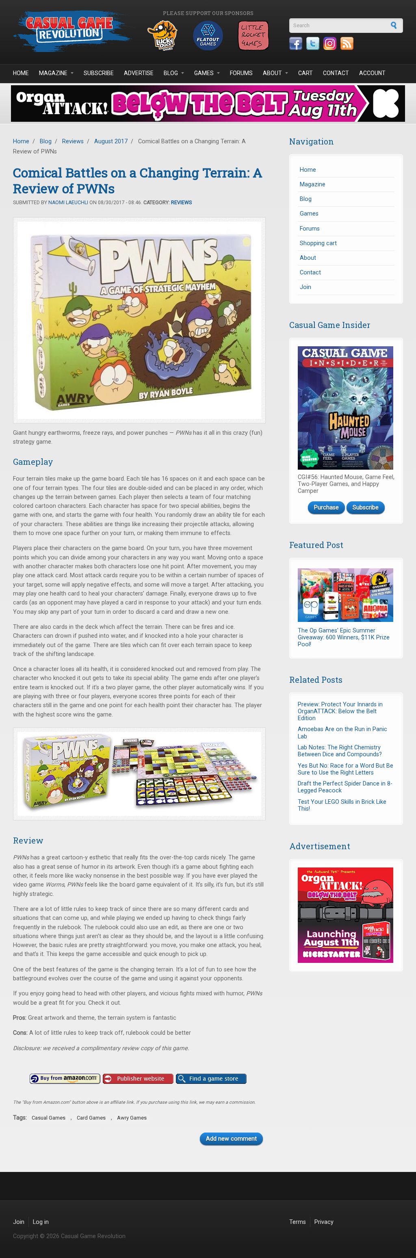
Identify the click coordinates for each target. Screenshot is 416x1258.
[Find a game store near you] (211, 1079)
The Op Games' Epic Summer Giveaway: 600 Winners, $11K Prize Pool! (344, 637)
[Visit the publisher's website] (138, 1079)
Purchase (326, 507)
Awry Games (132, 1118)
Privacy (324, 1222)
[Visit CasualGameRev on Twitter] (312, 43)
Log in (41, 1222)
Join (305, 287)
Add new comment (231, 1138)
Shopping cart (318, 243)
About (272, 73)
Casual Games (48, 1118)
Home (21, 73)
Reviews (73, 141)
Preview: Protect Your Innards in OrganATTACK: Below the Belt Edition (340, 711)
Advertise (139, 73)
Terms (297, 1222)
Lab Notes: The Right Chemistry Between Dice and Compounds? (340, 751)
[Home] (74, 31)
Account (372, 73)
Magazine (53, 73)
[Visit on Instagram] (329, 43)
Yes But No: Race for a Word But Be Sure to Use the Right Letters (345, 769)
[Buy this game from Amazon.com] (65, 1079)
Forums (241, 73)
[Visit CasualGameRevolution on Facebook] (295, 43)
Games (204, 73)
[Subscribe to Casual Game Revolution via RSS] (346, 43)
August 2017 (111, 141)
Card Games (91, 1118)
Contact (336, 73)
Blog (171, 73)
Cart (305, 73)
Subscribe (99, 73)
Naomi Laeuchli (68, 202)
